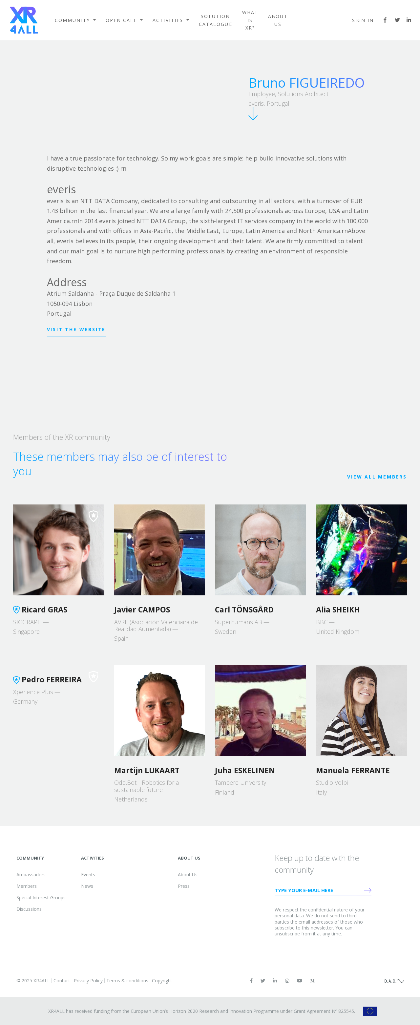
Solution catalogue (215, 20)
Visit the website (76, 329)
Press (184, 886)
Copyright (162, 980)
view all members (377, 477)
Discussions (29, 909)
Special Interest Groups (41, 897)
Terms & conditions (127, 980)
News (87, 886)
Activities (169, 20)
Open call (122, 20)
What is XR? (250, 20)
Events (88, 874)
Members (26, 886)
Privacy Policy (88, 980)
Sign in (363, 20)
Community (73, 20)
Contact (61, 980)
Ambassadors (31, 874)
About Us (278, 20)
